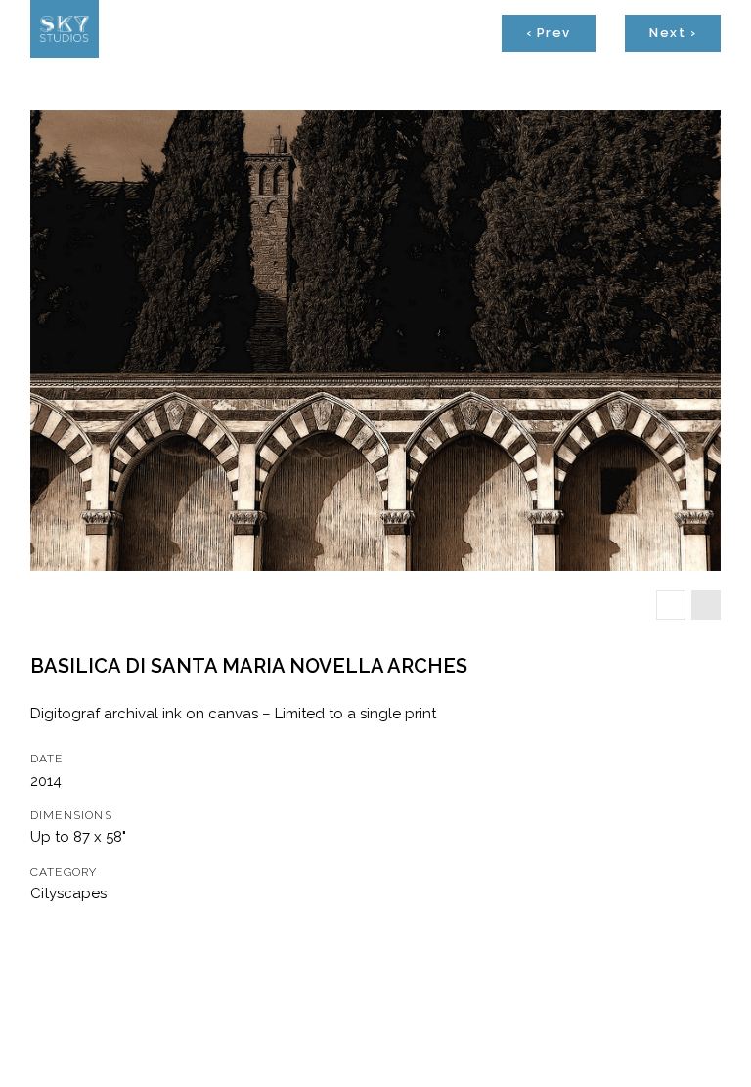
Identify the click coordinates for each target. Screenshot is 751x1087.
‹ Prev (548, 32)
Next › (672, 32)
